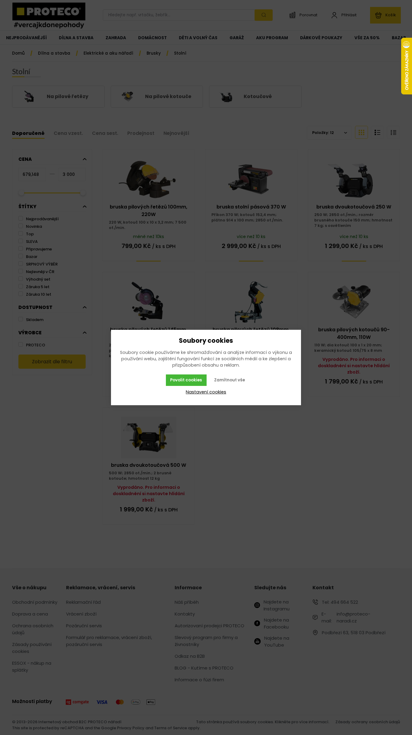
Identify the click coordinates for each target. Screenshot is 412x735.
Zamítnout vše (229, 380)
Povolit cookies (186, 380)
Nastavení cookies (206, 392)
